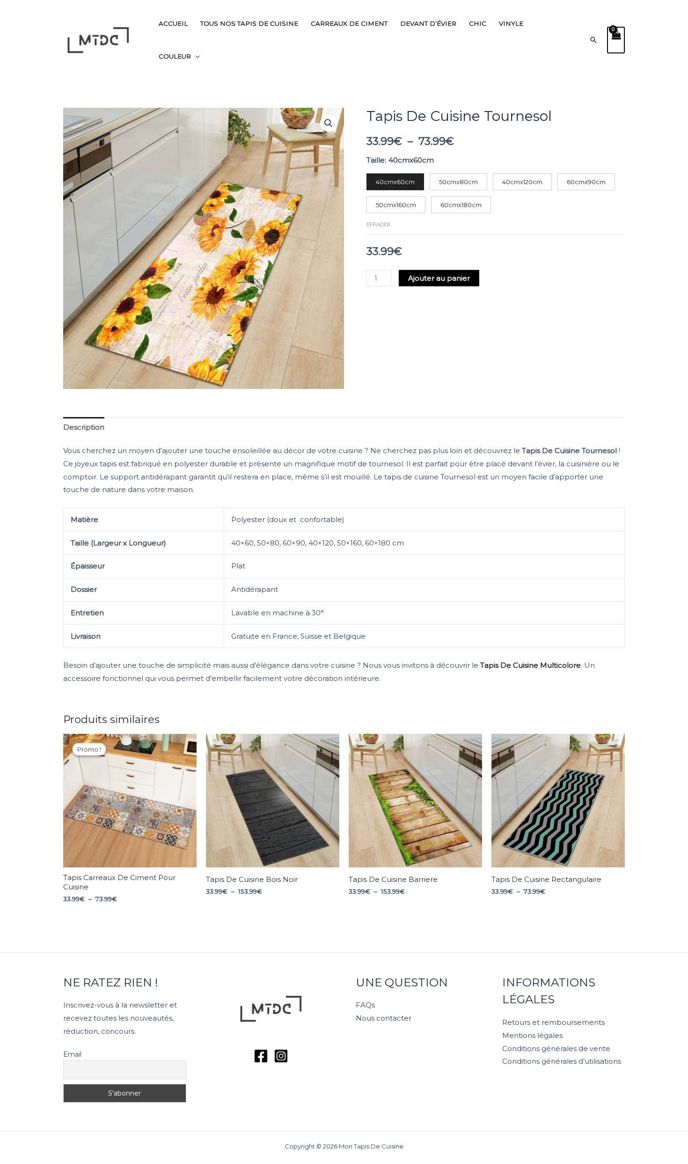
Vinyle (511, 23)
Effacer (378, 224)
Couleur (175, 56)
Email (72, 1054)
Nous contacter (383, 1018)
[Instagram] (281, 1056)
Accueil (173, 23)
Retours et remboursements (553, 1022)
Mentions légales (532, 1035)
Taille (375, 160)
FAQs (365, 1004)
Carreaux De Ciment (349, 23)
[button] (593, 40)
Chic (477, 23)
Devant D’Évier (428, 23)
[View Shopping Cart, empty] (616, 40)
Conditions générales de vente (556, 1048)
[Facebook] (261, 1056)
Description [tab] (83, 427)
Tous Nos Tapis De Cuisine (249, 23)
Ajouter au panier (439, 278)
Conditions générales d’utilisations (561, 1061)
